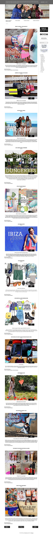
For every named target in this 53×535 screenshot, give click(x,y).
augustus (42, 61)
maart (42, 67)
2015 (41, 54)
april (41, 66)
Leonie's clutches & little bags (21, 72)
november (42, 58)
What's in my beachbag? (21, 485)
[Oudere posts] (35, 527)
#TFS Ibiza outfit (21, 224)
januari (42, 70)
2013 (41, 71)
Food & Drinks (17, 20)
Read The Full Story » (7, 106)
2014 (41, 55)
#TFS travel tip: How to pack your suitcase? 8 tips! (21, 336)
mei (41, 65)
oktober (42, 59)
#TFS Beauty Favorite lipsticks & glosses (21, 448)
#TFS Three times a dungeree (21, 147)
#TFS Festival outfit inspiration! (21, 298)
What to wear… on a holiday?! (21, 26)
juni (41, 64)
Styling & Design (26, 20)
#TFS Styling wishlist (21, 186)
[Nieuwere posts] (7, 527)
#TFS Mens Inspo (21, 260)
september (42, 60)
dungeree (29, 175)
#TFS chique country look (21, 410)
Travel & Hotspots (36, 20)
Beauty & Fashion (9, 20)
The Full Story (8, 21)
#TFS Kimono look (21, 372)
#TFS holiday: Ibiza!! (21, 110)
